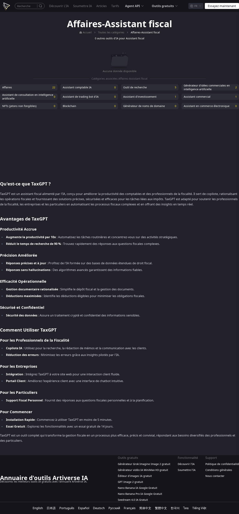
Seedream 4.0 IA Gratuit (133, 500)
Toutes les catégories (111, 32)
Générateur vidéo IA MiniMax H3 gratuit (143, 470)
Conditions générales (218, 470)
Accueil (87, 32)
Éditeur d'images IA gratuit (135, 476)
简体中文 (145, 508)
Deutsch (99, 508)
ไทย (186, 508)
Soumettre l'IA (186, 470)
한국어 (175, 508)
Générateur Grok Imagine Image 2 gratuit (144, 464)
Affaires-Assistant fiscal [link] (145, 32)
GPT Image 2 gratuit (130, 482)
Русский (114, 508)
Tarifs (115, 6)
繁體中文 (161, 508)
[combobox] (195, 6)
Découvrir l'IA (59, 6)
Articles (101, 6)
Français (130, 508)
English (38, 508)
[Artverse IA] (6, 6)
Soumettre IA (82, 6)
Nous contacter (214, 476)
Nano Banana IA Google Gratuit (137, 488)
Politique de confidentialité (222, 464)
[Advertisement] (119, 143)
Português (66, 508)
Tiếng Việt (199, 508)
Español (83, 508)
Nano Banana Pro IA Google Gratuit (140, 494)
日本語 (51, 508)
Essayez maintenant (222, 6)
